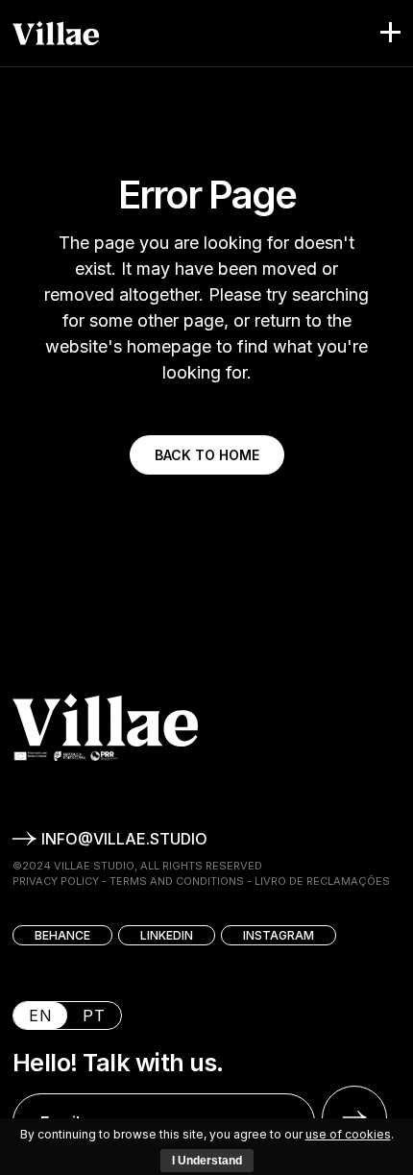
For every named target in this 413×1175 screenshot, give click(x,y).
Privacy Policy (55, 881)
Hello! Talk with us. (118, 1063)
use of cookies (348, 1134)
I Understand (207, 1160)
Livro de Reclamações (322, 881)
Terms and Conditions (176, 881)
